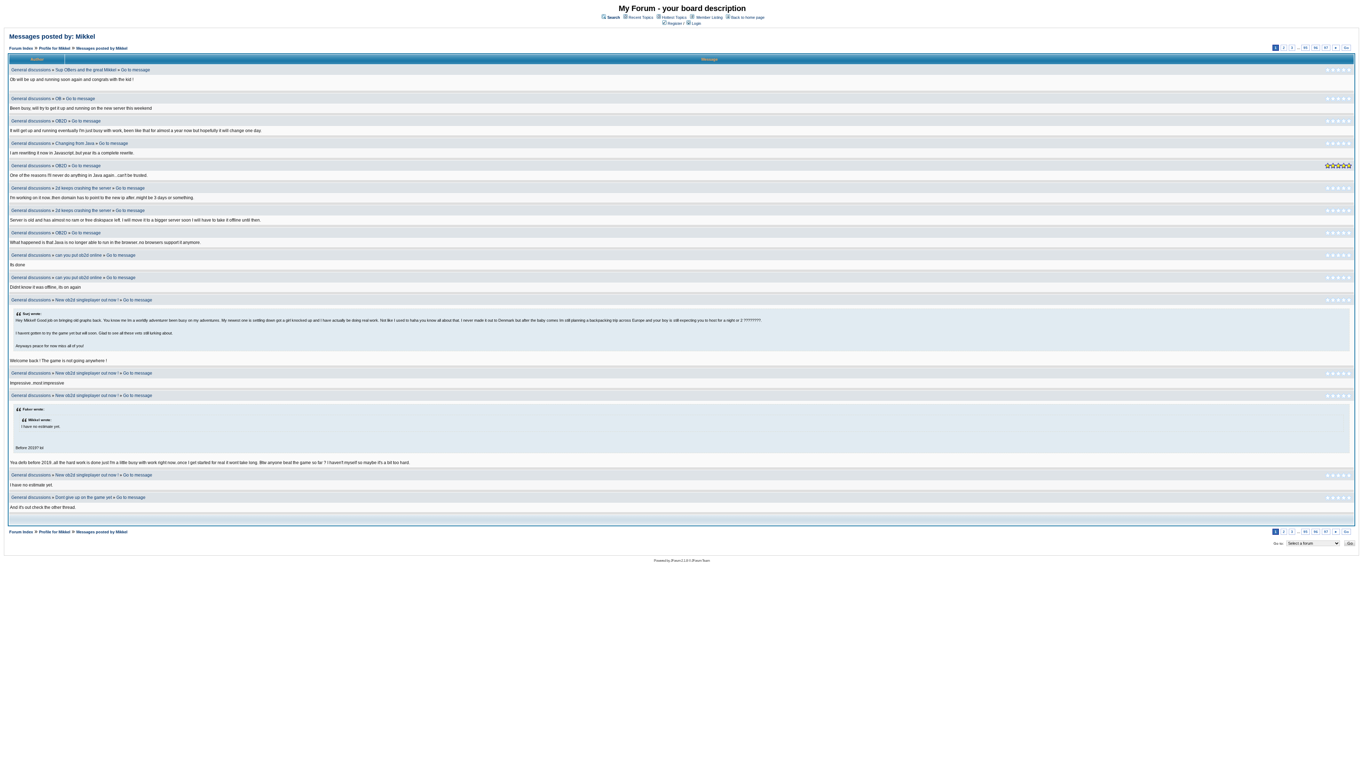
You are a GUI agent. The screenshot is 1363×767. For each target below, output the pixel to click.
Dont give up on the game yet (83, 497)
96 (1316, 48)
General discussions (31, 69)
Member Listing (709, 17)
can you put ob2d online (78, 255)
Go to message (135, 69)
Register (674, 23)
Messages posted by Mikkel (101, 48)
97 (1326, 48)
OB (58, 98)
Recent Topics (641, 17)
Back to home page (748, 17)
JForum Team (700, 560)
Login (696, 23)
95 (1305, 48)
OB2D (61, 121)
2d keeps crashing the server (83, 188)
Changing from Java (75, 143)
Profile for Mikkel (54, 48)
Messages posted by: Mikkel (52, 36)
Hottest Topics (674, 17)
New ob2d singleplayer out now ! (87, 300)
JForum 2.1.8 (679, 560)
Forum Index (21, 48)
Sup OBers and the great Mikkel (85, 69)
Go (1346, 48)
